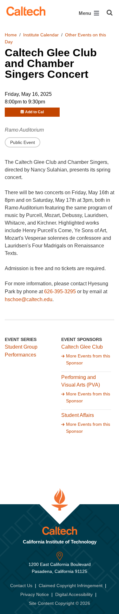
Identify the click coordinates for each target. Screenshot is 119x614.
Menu (85, 13)
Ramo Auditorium (24, 130)
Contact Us (21, 585)
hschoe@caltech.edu (28, 299)
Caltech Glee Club (82, 347)
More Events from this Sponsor (88, 359)
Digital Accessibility (74, 594)
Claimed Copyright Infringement (70, 585)
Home (11, 34)
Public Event (22, 142)
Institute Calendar (41, 34)
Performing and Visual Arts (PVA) (80, 381)
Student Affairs (77, 415)
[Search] (110, 12)
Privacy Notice (34, 594)
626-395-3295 (60, 291)
